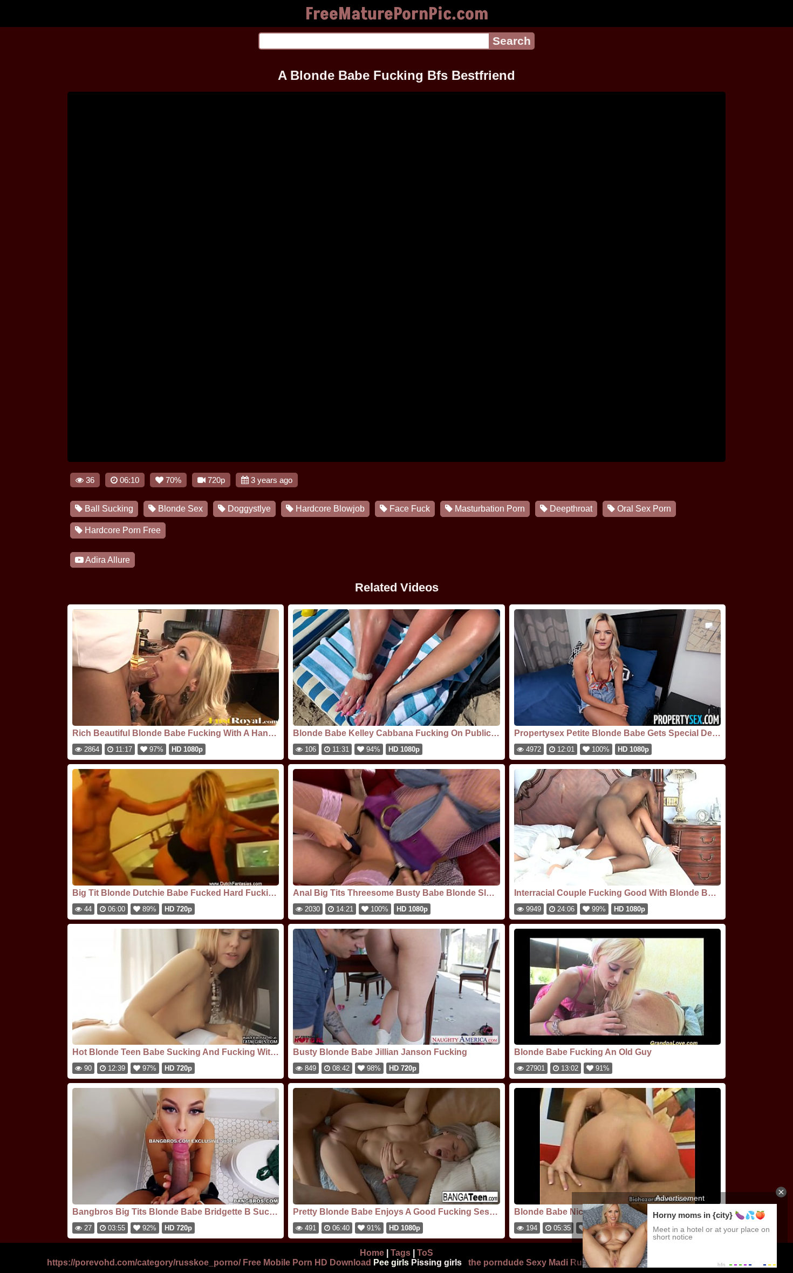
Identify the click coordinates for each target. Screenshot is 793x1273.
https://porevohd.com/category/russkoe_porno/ (144, 1262)
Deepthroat (570, 508)
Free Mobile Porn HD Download (307, 1262)
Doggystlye (248, 508)
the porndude (496, 1262)
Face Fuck (408, 508)
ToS (425, 1252)
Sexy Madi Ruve (559, 1262)
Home (372, 1252)
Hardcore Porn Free (122, 530)
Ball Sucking (108, 508)
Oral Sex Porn (643, 508)
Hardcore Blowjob (329, 508)
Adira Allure (107, 559)
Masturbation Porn (489, 508)
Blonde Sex (179, 508)
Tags (401, 1252)
